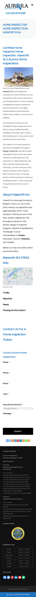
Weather (7, 298)
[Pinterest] (18, 441)
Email (6, 383)
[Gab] (23, 577)
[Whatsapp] (26, 441)
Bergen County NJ (10, 151)
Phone (6, 373)
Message (7, 414)
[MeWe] (21, 441)
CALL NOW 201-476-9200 (19, 594)
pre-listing (7, 101)
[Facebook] (7, 441)
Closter (21, 235)
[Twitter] (10, 441)
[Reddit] (13, 441)
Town (6, 394)
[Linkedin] (15, 441)
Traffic (6, 293)
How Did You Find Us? (13, 405)
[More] (29, 441)
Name (6, 362)
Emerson (26, 239)
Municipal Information (14, 310)
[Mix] (23, 441)
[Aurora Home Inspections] (16, 7)
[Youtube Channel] (19, 577)
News (6, 304)
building (7, 105)
